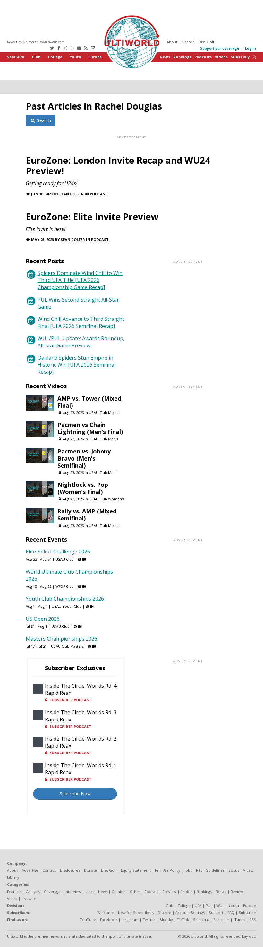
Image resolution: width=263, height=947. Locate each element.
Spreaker (221, 919)
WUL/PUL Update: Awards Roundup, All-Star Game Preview (81, 342)
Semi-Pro (15, 56)
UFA (198, 905)
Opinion (119, 891)
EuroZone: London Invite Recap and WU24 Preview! (118, 165)
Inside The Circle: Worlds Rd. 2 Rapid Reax (80, 742)
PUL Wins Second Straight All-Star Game (78, 303)
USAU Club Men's (103, 438)
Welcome (105, 912)
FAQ (230, 912)
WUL (220, 905)
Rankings (182, 56)
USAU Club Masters (67, 646)
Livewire (28, 898)
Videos (221, 56)
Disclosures (70, 870)
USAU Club (64, 559)
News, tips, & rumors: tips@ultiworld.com (35, 42)
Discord (188, 41)
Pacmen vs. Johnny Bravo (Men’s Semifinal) (84, 458)
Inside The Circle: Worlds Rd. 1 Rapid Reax (80, 769)
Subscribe (247, 912)
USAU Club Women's (106, 498)
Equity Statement (136, 870)
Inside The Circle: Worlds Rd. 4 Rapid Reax (80, 689)
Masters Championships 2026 (61, 638)
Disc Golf (206, 41)
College (55, 56)
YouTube (88, 919)
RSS (252, 919)
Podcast (98, 193)
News (165, 56)
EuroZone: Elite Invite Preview (92, 217)
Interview (73, 891)
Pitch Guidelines (210, 870)
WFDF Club (64, 586)
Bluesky (166, 919)
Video (12, 898)
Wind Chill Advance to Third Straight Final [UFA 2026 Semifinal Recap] (81, 322)
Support (216, 912)
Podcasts (203, 56)
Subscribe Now (75, 794)
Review (237, 891)
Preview (169, 891)
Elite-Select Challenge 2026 (58, 551)
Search (43, 120)
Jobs (188, 870)
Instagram (130, 919)
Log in (250, 48)
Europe (95, 56)
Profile (186, 891)
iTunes (239, 919)
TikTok (183, 919)
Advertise (30, 870)
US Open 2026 (43, 618)
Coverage (52, 891)
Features (14, 891)
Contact (49, 870)
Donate (90, 870)
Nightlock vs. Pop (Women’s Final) (82, 488)
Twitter (149, 919)
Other (135, 891)
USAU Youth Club (66, 606)
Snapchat (201, 919)
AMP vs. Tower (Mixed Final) (89, 402)
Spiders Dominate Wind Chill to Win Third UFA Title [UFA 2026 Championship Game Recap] (80, 280)
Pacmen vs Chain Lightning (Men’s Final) (90, 428)
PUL (209, 905)
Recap (221, 891)
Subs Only (240, 56)
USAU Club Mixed (104, 412)
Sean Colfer (71, 193)
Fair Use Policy (167, 870)
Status (233, 870)
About (172, 41)
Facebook (108, 919)
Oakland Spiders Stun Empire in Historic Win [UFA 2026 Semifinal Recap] (76, 364)
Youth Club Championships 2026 (65, 598)
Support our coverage (219, 48)
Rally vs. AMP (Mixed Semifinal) (86, 514)
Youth (75, 56)
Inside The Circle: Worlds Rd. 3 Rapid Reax (80, 716)
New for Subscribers (136, 912)
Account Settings (190, 912)
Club (36, 56)
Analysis (33, 891)
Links (89, 891)
